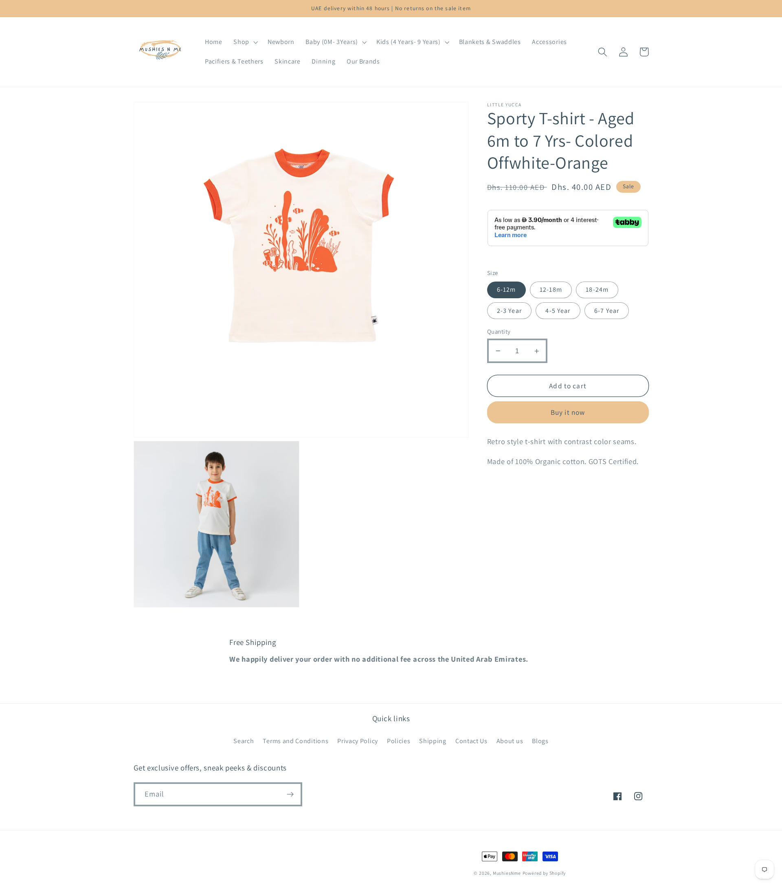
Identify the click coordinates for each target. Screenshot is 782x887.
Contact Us (471, 741)
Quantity (499, 331)
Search (243, 741)
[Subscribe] (290, 794)
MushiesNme (507, 873)
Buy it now (568, 412)
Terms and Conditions (295, 741)
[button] (245, 42)
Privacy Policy (357, 741)
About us (509, 741)
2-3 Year (509, 310)
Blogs (540, 741)
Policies (399, 741)
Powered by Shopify (544, 873)
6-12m (506, 290)
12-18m (551, 290)
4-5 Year (557, 310)
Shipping (432, 741)
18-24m (597, 290)
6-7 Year (606, 310)
